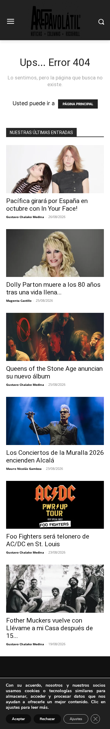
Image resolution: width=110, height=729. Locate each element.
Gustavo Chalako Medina (25, 217)
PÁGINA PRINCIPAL (78, 104)
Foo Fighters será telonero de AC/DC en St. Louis (47, 540)
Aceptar (18, 718)
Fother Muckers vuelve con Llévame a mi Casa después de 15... (49, 628)
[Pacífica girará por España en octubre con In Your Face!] (55, 169)
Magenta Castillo (18, 300)
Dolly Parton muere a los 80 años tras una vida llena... (53, 288)
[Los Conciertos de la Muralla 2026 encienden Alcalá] (55, 421)
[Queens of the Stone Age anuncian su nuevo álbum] (55, 337)
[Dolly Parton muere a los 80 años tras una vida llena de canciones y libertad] (55, 253)
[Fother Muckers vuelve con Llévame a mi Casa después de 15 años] (55, 589)
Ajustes (76, 718)
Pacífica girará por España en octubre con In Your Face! (47, 204)
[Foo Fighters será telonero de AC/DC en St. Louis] (55, 505)
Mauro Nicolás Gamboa (24, 468)
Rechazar (47, 718)
